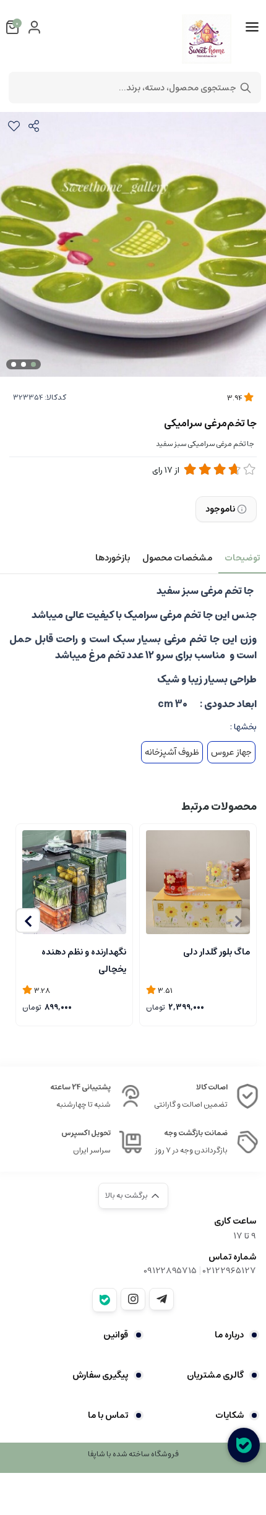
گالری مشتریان (215, 1375)
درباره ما (229, 1335)
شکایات (229, 1415)
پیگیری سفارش (100, 1375)
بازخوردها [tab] (112, 558)
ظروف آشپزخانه (172, 752)
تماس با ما (108, 1415)
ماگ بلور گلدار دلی (216, 952)
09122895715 (170, 1270)
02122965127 (229, 1270)
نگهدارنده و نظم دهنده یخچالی (83, 959)
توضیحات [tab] (242, 558)
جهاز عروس (231, 752)
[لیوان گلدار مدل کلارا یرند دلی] (198, 882)
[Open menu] (252, 27)
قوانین (115, 1335)
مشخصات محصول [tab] (177, 558)
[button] (27, 920)
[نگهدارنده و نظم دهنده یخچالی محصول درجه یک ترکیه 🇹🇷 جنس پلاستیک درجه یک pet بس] (74, 882)
